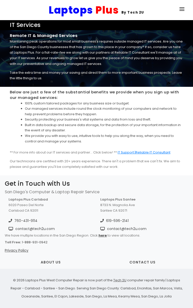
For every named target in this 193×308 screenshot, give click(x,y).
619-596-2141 (117, 220)
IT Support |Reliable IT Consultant (144, 152)
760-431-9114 (25, 220)
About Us (51, 262)
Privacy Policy (16, 250)
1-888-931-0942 (34, 242)
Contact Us (142, 262)
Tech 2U (119, 280)
